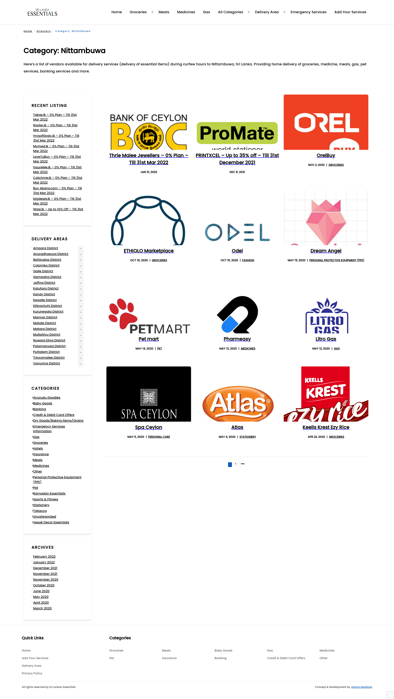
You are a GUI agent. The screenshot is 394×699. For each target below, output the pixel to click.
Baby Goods (42, 403)
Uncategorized (44, 516)
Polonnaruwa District (49, 346)
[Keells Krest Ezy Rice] (326, 394)
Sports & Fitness (45, 499)
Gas (206, 12)
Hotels (38, 448)
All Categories (230, 12)
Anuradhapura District (50, 254)
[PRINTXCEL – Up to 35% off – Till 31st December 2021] (237, 122)
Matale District (44, 323)
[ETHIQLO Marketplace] (148, 217)
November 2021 (45, 574)
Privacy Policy (32, 673)
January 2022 (44, 562)
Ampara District (45, 248)
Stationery (247, 437)
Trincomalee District (49, 357)
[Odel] (237, 217)
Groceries (138, 12)
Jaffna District (44, 282)
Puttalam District (46, 352)
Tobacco (40, 511)
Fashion (248, 260)
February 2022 (44, 556)
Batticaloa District (47, 259)
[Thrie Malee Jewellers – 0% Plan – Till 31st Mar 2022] (148, 122)
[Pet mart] (148, 305)
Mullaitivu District (46, 334)
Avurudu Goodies (46, 397)
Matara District (45, 329)
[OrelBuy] (326, 122)
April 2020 (41, 602)
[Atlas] (237, 394)
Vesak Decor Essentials (51, 522)
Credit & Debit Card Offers (53, 415)
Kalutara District (46, 288)
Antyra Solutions (361, 687)
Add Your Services (350, 12)
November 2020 (45, 579)
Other (37, 471)
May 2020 (41, 597)
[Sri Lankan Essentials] (42, 12)
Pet (159, 348)
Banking (39, 409)
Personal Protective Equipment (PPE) (336, 260)
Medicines (186, 12)
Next (243, 464)
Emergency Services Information (49, 428)
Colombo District (46, 265)
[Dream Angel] (326, 217)
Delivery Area (267, 12)
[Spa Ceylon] (148, 394)
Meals (164, 12)
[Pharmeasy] (237, 305)
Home (116, 12)
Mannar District (45, 317)
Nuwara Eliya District (49, 340)
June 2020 (41, 591)
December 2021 (45, 568)
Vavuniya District (46, 363)
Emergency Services (308, 12)
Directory (44, 31)
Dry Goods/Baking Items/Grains (58, 420)
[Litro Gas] (326, 305)
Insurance (41, 454)
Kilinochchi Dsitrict (47, 306)
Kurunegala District (48, 311)
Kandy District (44, 294)
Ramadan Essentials (49, 493)
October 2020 (43, 585)
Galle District (43, 271)
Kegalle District (45, 300)
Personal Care (159, 437)
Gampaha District (47, 277)
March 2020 (42, 608)
